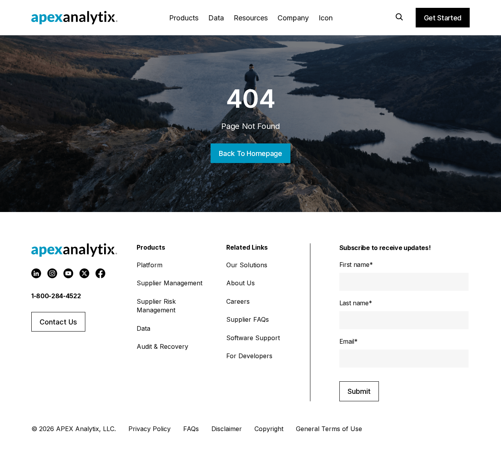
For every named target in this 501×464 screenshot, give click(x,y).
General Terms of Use (329, 429)
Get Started (442, 18)
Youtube (68, 273)
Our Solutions (246, 265)
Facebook (100, 273)
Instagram (52, 273)
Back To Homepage (250, 153)
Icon (326, 18)
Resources (251, 18)
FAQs (191, 429)
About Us (240, 283)
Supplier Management (169, 283)
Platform (149, 265)
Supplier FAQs (247, 319)
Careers (238, 301)
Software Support (253, 338)
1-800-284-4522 (56, 296)
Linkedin (36, 273)
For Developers (249, 356)
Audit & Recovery (162, 346)
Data (216, 18)
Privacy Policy (149, 429)
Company (293, 18)
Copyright (268, 429)
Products (183, 18)
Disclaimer (226, 429)
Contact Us (58, 322)
